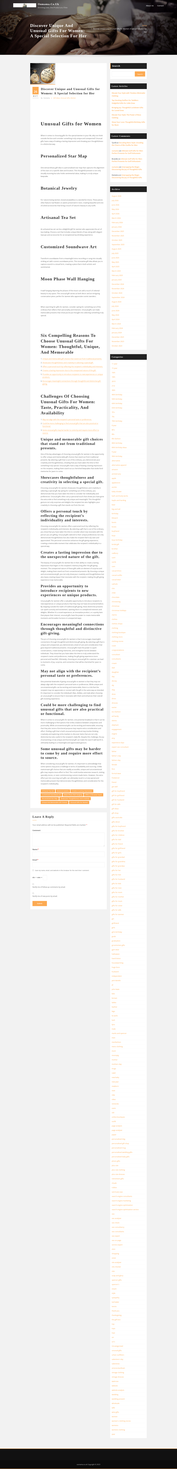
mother (115, 1060)
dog (113, 690)
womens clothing (118, 1430)
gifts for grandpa (118, 866)
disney (114, 681)
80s (113, 434)
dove (114, 694)
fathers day (116, 760)
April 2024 (115, 319)
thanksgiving (116, 1315)
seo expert (116, 1236)
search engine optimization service (125, 1209)
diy (113, 685)
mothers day (117, 1064)
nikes (114, 1099)
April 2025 (115, 266)
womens (115, 1425)
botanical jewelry (63, 791)
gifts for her (116, 870)
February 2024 (117, 328)
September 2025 (118, 244)
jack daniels (116, 980)
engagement (116, 729)
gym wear (115, 949)
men (113, 1038)
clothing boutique (118, 632)
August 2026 (116, 196)
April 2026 (115, 214)
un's (113, 1342)
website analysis (118, 1390)
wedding (115, 1394)
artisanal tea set (48, 791)
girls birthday (117, 932)
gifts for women (118, 914)
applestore (116, 483)
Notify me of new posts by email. (44, 896)
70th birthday (117, 421)
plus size (115, 1165)
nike (113, 1095)
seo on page (116, 1240)
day (113, 676)
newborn (115, 1086)
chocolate (115, 597)
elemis (114, 720)
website (115, 1386)
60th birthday (117, 403)
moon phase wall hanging (73, 795)
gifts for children (118, 835)
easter (114, 707)
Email (35, 860)
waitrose (115, 1381)
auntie (114, 487)
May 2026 (115, 209)
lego (113, 1011)
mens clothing (117, 1046)
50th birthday (117, 399)
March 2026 (116, 218)
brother (115, 549)
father (114, 751)
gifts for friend (117, 844)
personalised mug (119, 1148)
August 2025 (116, 249)
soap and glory (117, 1275)
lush (113, 1020)
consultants (116, 659)
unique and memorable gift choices (54, 802)
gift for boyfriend (118, 791)
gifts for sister (117, 905)
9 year (114, 452)
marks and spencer (119, 1033)
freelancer (116, 778)
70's (113, 412)
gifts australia (117, 817)
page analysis (117, 1126)
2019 (113, 381)
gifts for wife (116, 910)
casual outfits (117, 575)
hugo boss (116, 967)
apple (114, 478)
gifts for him (116, 875)
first (113, 769)
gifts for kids (116, 883)
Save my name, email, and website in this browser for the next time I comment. (62, 870)
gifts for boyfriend (119, 826)
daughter (115, 672)
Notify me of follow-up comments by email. (48, 887)
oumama (45, 98)
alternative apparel (119, 465)
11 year (114, 364)
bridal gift (115, 544)
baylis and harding (119, 500)
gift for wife (116, 804)
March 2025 (116, 271)
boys (113, 535)
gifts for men (117, 888)
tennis (114, 1306)
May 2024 (115, 315)
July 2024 (115, 306)
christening (116, 602)
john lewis (115, 989)
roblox (114, 1187)
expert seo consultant (120, 747)
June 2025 (115, 258)
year (113, 1434)
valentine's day (117, 1359)
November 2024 (118, 288)
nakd (114, 1073)
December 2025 (118, 231)
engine (114, 734)
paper (114, 1135)
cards (114, 562)
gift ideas (56, 98)
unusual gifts (65, 98)
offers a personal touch (93, 795)
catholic (115, 584)
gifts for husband (118, 879)
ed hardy (115, 716)
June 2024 (115, 310)
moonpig (115, 1055)
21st (113, 386)
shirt (113, 1249)
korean (114, 998)
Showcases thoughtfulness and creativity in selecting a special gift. (68, 363)
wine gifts (115, 1412)
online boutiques (118, 1117)
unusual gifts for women (79, 802)
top (113, 1324)
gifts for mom (117, 892)
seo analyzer (116, 1218)
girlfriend (115, 923)
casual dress (116, 571)
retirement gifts (118, 1179)
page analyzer (117, 1130)
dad (113, 668)
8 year (114, 425)
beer (113, 505)
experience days (118, 742)
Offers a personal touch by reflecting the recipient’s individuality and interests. (73, 366)
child (113, 593)
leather (114, 1007)
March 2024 (116, 324)
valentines (116, 1364)
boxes (114, 527)
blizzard (115, 518)
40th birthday (117, 394)
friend (114, 782)
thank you (115, 1311)
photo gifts (116, 1161)
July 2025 (115, 253)
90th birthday (117, 456)
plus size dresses (118, 1174)
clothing (115, 628)
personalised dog (118, 1139)
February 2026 (117, 222)
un (113, 1337)
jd (112, 985)
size (113, 1271)
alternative (116, 461)
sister (114, 1258)
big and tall (116, 509)
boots (114, 522)
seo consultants (118, 1231)
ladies (114, 1002)
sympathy (115, 1297)
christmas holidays (119, 610)
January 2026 (117, 227)
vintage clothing (118, 1372)
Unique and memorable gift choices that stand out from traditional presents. (72, 359)
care (113, 566)
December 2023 (118, 337)
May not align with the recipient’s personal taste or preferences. (67, 419)
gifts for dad (116, 839)
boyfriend (115, 531)
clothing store (117, 637)
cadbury (115, 553)
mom (114, 1051)
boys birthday (117, 540)
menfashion (116, 1042)
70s (113, 416)
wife (113, 1408)
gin (113, 919)
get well (115, 787)
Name (35, 849)
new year (115, 1082)
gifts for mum (117, 901)
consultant (116, 654)
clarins (114, 615)
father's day (116, 756)
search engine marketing (121, 1201)
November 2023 (118, 341)
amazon (115, 469)
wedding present (118, 1399)
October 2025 (117, 240)
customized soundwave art (51, 795)
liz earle (115, 1016)
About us (150, 6)
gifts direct (116, 822)
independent (117, 976)
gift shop (115, 813)
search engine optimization (122, 1205)
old (113, 1112)
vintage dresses (118, 1377)
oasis (114, 1108)
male (114, 1029)
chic (113, 588)
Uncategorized (117, 1346)
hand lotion (116, 958)
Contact (160, 6)
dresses (115, 703)
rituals (114, 1183)
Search (116, 66)
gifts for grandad (118, 857)
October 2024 (117, 293)
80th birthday (117, 443)
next (113, 1090)
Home (144, 25)
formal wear (116, 773)
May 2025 (115, 262)
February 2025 (117, 275)
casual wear (116, 579)
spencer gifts (117, 1280)
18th (113, 377)
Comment (36, 830)
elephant (115, 725)
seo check (115, 1223)
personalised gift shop (120, 1143)
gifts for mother (118, 897)
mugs (114, 1068)
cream (114, 663)
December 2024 (118, 284)
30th (113, 390)
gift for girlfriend (118, 795)
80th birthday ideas (119, 447)
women (73, 98)
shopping (115, 1253)
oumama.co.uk (48, 4)
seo (113, 1214)
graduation (116, 941)
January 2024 (117, 332)
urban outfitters (118, 1355)
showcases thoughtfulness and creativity (75, 799)
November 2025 (118, 236)
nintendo (115, 1104)
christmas (115, 606)
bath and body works (120, 496)
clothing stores (117, 641)
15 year (114, 368)
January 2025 (117, 280)
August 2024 (116, 302)
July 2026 (115, 200)
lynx (113, 1024)
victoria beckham (118, 1368)
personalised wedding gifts (122, 1152)
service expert (117, 1245)
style (113, 1293)
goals (114, 936)
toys (113, 1333)
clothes (114, 619)
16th (113, 372)
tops (113, 1328)
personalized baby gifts (121, 1157)
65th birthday (117, 408)
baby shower (117, 491)
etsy (113, 738)
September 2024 (118, 297)
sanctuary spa (117, 1192)
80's (113, 430)
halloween (116, 954)
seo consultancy (118, 1227)
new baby (115, 1077)
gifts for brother (118, 831)
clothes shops (117, 624)
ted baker (115, 1302)
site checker (116, 1267)
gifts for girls (116, 853)
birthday (115, 513)
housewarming (117, 963)
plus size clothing (118, 1170)
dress (114, 698)
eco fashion (116, 712)
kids (113, 994)
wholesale (115, 1403)
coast (114, 646)
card (113, 557)
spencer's (115, 1284)
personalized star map (49, 799)
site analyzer (116, 1262)
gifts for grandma (118, 861)
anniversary (116, 474)
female (114, 764)
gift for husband (118, 800)
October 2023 (117, 346)
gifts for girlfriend (118, 848)
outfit (114, 1121)
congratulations (118, 650)
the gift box (116, 1320)
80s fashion (116, 439)
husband (115, 972)
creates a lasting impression (82, 791)
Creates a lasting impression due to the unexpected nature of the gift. (69, 370)
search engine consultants (122, 1196)
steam (114, 1289)
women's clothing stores (121, 1421)
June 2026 (115, 205)
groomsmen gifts (118, 945)
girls (113, 927)
